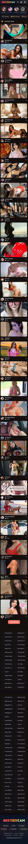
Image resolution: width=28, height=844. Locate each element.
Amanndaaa (8, 60)
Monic (6, 576)
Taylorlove (8, 377)
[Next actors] (26, 9)
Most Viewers (16, 16)
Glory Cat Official (9, 516)
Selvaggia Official (10, 417)
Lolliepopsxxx (8, 616)
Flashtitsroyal (9, 119)
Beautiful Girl (8, 596)
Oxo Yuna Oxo (8, 497)
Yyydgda (7, 338)
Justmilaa (7, 139)
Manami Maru (8, 80)
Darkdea (7, 219)
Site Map (15, 835)
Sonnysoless (8, 40)
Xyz (6, 536)
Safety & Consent (8, 833)
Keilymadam (8, 556)
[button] (14, 26)
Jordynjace (8, 437)
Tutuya (7, 159)
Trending (6, 16)
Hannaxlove (8, 397)
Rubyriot (7, 358)
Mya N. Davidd (9, 258)
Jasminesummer (9, 100)
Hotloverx (7, 477)
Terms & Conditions (19, 833)
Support (21, 835)
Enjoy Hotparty (9, 298)
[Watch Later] (21, 2)
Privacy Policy (8, 835)
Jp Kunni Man (8, 199)
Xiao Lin (7, 238)
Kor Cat (7, 278)
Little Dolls (8, 179)
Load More (14, 622)
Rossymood (8, 318)
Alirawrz (7, 457)
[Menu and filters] (25, 2)
